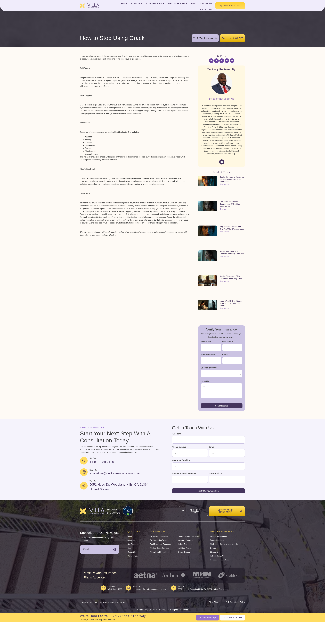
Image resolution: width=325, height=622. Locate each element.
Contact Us (205, 10)
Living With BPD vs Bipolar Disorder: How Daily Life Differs (231, 303)
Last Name (227, 341)
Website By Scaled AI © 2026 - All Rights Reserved (162, 610)
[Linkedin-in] (221, 161)
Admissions (205, 4)
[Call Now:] (103, 588)
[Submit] (114, 549)
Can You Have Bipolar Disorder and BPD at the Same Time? (230, 204)
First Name (206, 341)
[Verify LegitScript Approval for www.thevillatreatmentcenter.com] (128, 515)
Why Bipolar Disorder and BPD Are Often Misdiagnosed (232, 228)
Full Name (176, 434)
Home (124, 4)
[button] (211, 60)
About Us (135, 4)
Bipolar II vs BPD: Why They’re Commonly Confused (232, 252)
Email (225, 355)
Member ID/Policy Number (184, 473)
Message (205, 381)
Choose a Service (209, 368)
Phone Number (208, 355)
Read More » (224, 184)
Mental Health (176, 4)
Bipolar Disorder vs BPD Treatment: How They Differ (231, 277)
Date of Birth (215, 473)
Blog (193, 4)
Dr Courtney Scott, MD (221, 99)
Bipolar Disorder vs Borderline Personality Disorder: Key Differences (232, 179)
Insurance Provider (181, 460)
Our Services (154, 4)
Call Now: (111, 586)
